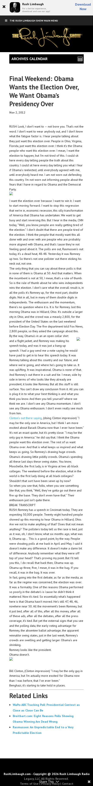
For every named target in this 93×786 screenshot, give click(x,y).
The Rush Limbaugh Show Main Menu (34, 20)
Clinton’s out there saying (25, 418)
